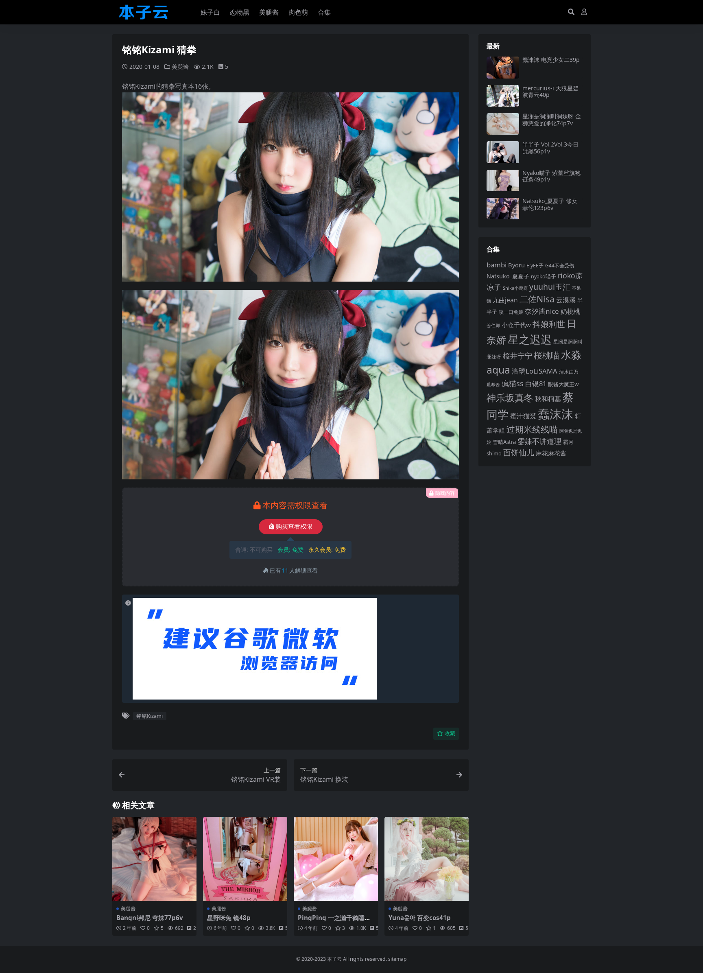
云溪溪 (566, 299)
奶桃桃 (570, 311)
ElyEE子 (535, 265)
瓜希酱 (493, 384)
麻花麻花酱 (551, 453)
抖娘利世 (549, 324)
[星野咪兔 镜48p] (245, 859)
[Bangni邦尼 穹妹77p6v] (154, 859)
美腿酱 (269, 12)
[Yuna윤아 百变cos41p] (426, 859)
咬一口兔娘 (511, 311)
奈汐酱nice (542, 311)
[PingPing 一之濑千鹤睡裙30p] (336, 859)
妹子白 (210, 12)
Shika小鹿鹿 (515, 288)
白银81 (535, 383)
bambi (497, 264)
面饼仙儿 (518, 452)
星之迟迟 (530, 339)
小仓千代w (516, 325)
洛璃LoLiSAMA (534, 371)
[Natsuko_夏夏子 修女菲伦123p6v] (503, 208)
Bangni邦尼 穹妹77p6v (149, 918)
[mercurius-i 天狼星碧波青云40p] (503, 96)
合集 (324, 12)
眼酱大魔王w (563, 384)
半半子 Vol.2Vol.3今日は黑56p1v (550, 147)
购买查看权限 (294, 526)
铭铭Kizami (149, 715)
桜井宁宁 (517, 356)
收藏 (450, 733)
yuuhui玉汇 (549, 286)
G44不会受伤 (559, 265)
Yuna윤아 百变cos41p (420, 918)
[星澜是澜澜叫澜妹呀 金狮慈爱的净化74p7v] (503, 124)
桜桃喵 (546, 355)
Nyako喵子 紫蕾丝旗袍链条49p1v (551, 176)
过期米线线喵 (532, 429)
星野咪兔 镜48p (229, 918)
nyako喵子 (543, 276)
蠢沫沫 (555, 414)
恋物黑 (239, 12)
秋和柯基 (548, 398)
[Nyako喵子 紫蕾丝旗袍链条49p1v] (503, 180)
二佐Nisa (537, 299)
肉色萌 (298, 12)
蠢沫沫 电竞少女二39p (551, 59)
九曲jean (505, 299)
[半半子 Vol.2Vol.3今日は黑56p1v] (503, 152)
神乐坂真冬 (510, 397)
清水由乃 (569, 371)
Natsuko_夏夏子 (508, 276)
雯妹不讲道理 (539, 441)
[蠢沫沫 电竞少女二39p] (503, 67)
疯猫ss (513, 383)
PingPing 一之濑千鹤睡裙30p (334, 921)
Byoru (516, 265)
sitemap (397, 959)
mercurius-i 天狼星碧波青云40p (550, 91)
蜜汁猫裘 (523, 415)
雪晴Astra (504, 442)
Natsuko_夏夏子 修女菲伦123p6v (549, 204)
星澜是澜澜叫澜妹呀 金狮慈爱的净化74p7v (551, 119)
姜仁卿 (493, 325)
